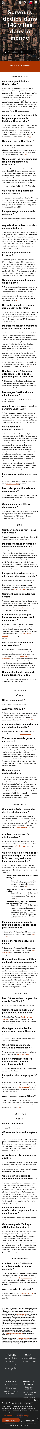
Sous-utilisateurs (19, 589)
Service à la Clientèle (29, 1358)
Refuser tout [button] (30, 1420)
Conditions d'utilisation (29, 1388)
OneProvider (3, 3)
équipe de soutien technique (14, 1333)
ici (30, 137)
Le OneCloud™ (11, 1361)
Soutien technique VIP (11, 1369)
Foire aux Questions (29, 1361)
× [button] (37, 1400)
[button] (20, 2)
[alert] (20, 1413)
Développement (25, 734)
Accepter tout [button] (10, 1420)
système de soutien (22, 608)
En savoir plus (17, 1413)
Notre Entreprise (11, 1385)
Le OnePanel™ (11, 1365)
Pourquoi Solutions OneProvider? (11, 1392)
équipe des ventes (20, 846)
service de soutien (22, 828)
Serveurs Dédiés (11, 1358)
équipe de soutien (12, 484)
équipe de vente (22, 1314)
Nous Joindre (11, 1388)
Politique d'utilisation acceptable (29, 1393)
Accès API (29, 720)
